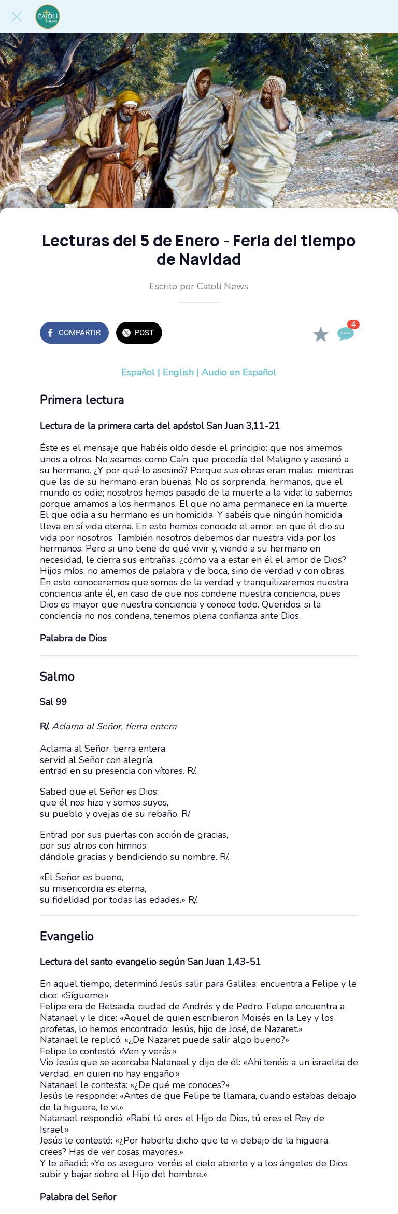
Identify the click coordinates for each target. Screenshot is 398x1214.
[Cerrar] (16, 16)
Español (138, 372)
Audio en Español (239, 372)
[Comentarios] (345, 333)
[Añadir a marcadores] (320, 333)
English (178, 372)
